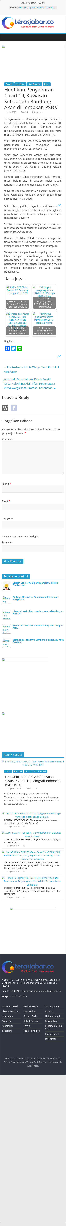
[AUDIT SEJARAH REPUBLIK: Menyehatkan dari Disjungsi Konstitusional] (32, 832)
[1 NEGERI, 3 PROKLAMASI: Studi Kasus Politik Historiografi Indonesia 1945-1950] (33, 761)
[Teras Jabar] (5, 37)
